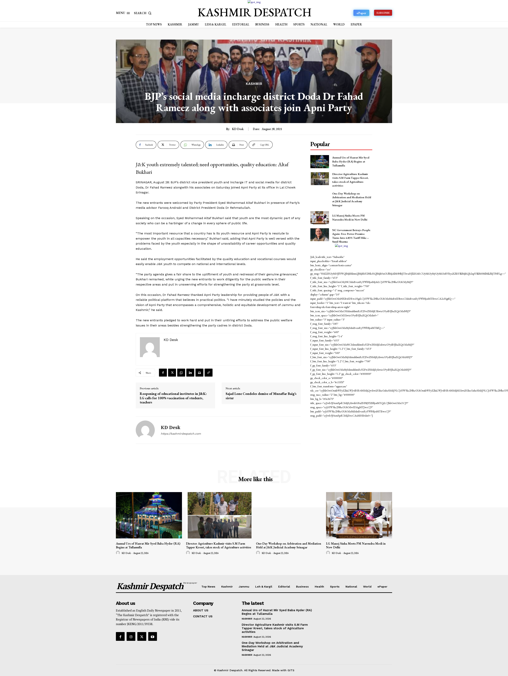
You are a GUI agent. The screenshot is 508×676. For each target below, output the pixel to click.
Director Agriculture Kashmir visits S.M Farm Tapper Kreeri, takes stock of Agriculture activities (218, 545)
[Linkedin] (190, 373)
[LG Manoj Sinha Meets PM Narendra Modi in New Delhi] (319, 217)
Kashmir (254, 83)
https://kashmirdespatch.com (181, 433)
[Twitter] (172, 373)
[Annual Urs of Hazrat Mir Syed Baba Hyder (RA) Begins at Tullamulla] (319, 161)
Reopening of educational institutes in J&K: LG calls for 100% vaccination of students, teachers (173, 397)
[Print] (199, 373)
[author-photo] (118, 553)
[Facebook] (163, 373)
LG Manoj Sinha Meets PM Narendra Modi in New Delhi (349, 217)
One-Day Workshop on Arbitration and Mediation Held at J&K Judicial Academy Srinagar (351, 199)
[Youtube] (152, 636)
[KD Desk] (145, 430)
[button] (143, 13)
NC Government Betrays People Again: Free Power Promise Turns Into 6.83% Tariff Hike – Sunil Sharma (351, 236)
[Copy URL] (209, 373)
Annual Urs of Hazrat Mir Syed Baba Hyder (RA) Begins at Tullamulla (350, 161)
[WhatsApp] (181, 373)
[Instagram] (131, 636)
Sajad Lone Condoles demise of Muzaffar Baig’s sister (261, 395)
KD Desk (238, 129)
